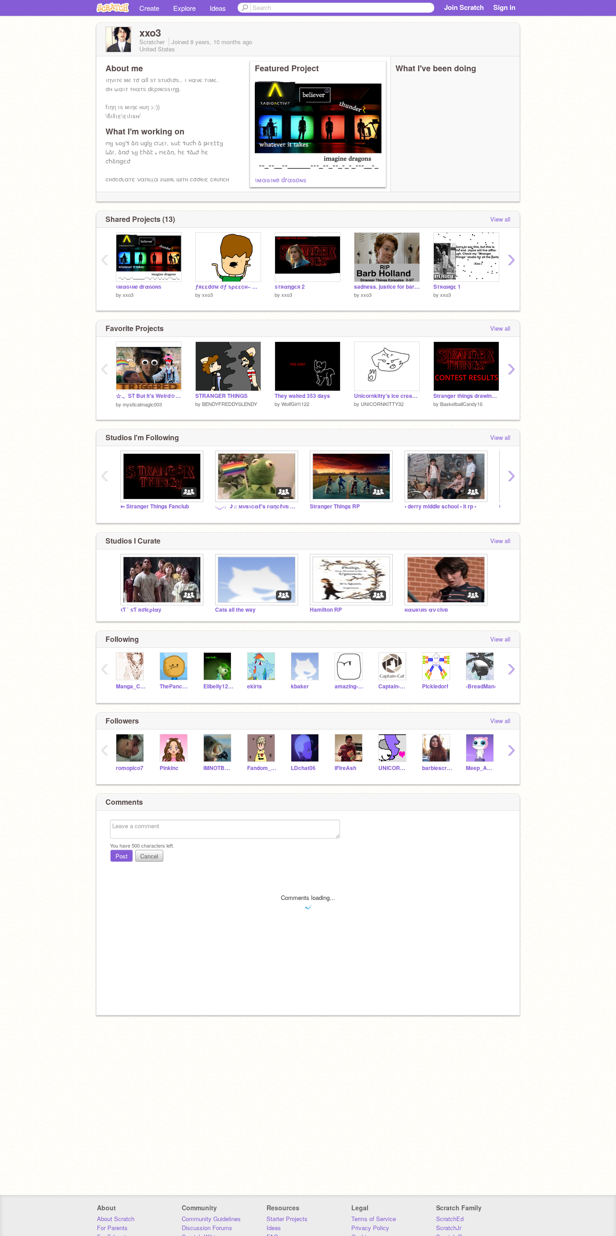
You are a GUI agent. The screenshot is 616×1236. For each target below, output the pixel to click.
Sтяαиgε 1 (447, 287)
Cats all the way (235, 609)
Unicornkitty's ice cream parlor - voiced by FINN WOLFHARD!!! (387, 396)
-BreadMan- (481, 686)
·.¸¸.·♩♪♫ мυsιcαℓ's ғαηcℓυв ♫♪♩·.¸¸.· (255, 506)
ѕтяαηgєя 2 (290, 287)
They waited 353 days (302, 396)
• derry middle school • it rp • (440, 506)
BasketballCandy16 (461, 403)
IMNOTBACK (218, 768)
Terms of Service (373, 1218)
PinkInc (169, 768)
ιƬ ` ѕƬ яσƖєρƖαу (140, 609)
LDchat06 (303, 768)
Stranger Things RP (335, 506)
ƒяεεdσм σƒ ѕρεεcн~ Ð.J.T (228, 287)
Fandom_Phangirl (262, 768)
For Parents (112, 1227)
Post (121, 856)
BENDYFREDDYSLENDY (229, 403)
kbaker (300, 686)
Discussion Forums (207, 1227)
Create (149, 8)
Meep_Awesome (481, 768)
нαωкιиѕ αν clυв (426, 609)
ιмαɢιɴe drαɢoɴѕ (280, 179)
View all (500, 219)
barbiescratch (437, 768)
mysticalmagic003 (142, 404)
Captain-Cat (393, 686)
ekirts (254, 686)
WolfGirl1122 (295, 403)
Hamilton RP (326, 609)
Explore (184, 8)
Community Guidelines (211, 1218)
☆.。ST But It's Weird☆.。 (149, 396)
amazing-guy (350, 686)
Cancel (149, 856)
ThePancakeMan (175, 686)
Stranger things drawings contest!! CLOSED (466, 396)
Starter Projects (287, 1218)
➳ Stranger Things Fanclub (154, 506)
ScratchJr (448, 1227)
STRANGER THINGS (221, 396)
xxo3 (128, 294)
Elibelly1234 (218, 686)
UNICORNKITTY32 (382, 403)
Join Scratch (464, 7)
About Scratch (115, 1218)
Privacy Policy (370, 1227)
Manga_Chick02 (131, 686)
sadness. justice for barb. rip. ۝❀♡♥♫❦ (387, 287)
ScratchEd (450, 1218)
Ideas (218, 8)
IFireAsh (345, 768)
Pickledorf (435, 686)
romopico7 (129, 768)
